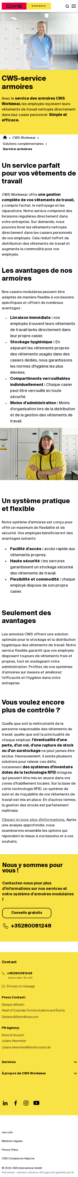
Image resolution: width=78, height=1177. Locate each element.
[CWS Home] (26, 6)
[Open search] (67, 6)
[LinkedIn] (5, 1103)
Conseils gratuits (26, 913)
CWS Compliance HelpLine (18, 1158)
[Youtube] (36, 1103)
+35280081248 (19, 973)
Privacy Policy (10, 1150)
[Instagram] (26, 1103)
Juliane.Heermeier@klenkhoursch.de (26, 1047)
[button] (74, 6)
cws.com (7, 1132)
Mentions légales (12, 1141)
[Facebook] (15, 1103)
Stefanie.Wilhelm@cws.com (20, 1017)
